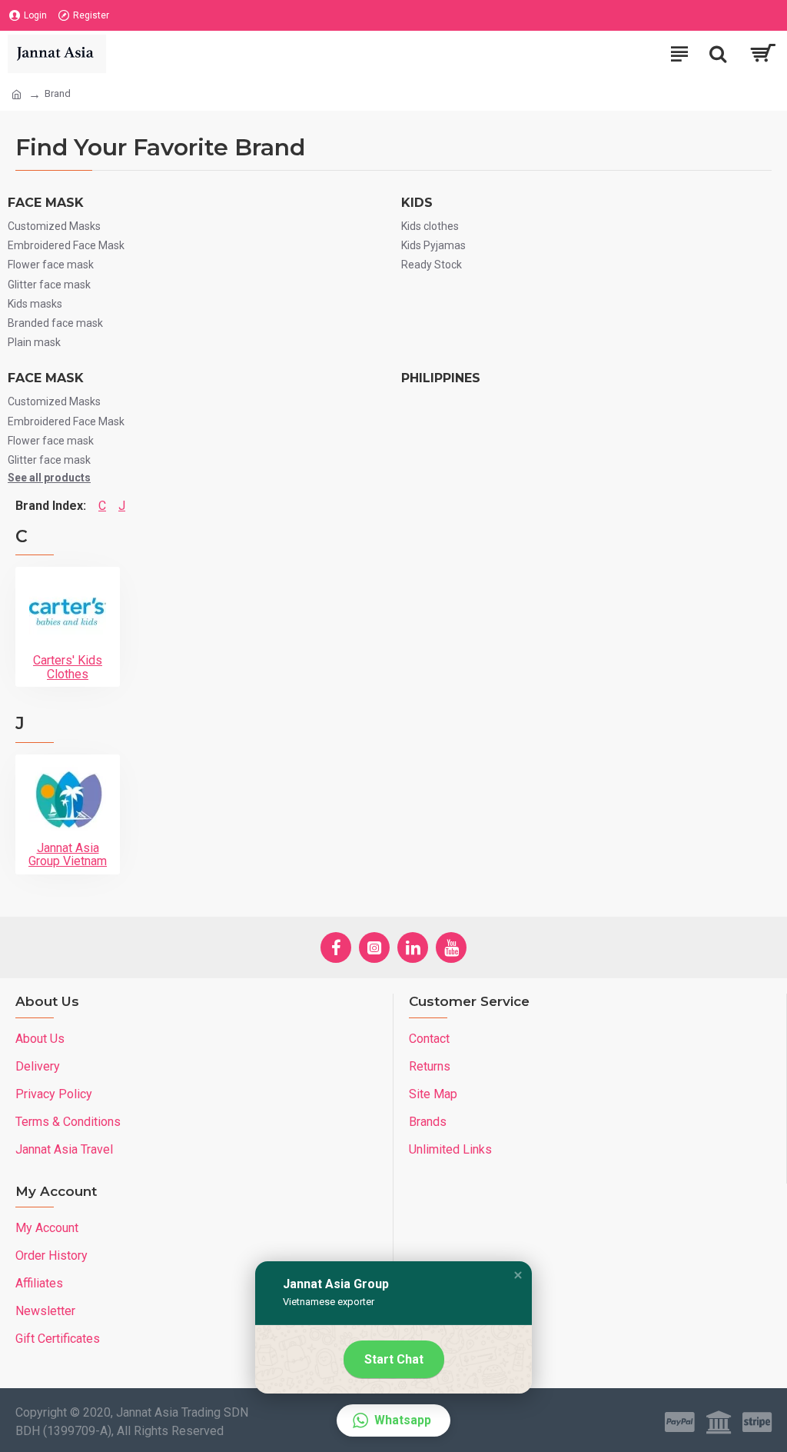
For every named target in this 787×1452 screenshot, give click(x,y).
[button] (518, 1275)
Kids (417, 202)
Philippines (440, 378)
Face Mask (46, 202)
